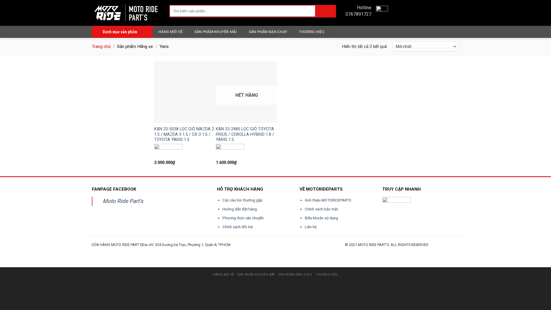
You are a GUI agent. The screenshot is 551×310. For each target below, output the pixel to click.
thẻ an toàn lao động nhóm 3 (263, 251)
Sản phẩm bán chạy (268, 32)
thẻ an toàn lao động (222, 251)
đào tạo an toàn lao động (124, 251)
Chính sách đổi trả (237, 227)
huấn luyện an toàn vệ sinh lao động (148, 251)
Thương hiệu (311, 32)
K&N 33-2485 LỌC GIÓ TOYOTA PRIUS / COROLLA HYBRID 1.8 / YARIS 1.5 (245, 134)
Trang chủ (101, 46)
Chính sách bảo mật (321, 209)
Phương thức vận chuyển (243, 218)
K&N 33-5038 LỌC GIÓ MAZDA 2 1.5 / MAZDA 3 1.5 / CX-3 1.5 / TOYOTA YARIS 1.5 (184, 134)
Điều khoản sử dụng (321, 218)
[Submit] (325, 11)
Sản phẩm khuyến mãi (215, 32)
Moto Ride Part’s (123, 201)
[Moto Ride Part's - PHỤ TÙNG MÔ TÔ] (126, 13)
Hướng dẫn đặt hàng (239, 209)
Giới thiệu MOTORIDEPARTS (328, 200)
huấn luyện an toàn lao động (102, 251)
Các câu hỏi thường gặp (242, 200)
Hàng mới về (170, 32)
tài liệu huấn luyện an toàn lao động (199, 251)
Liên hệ (311, 227)
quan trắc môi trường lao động (174, 251)
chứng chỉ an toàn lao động (240, 251)
